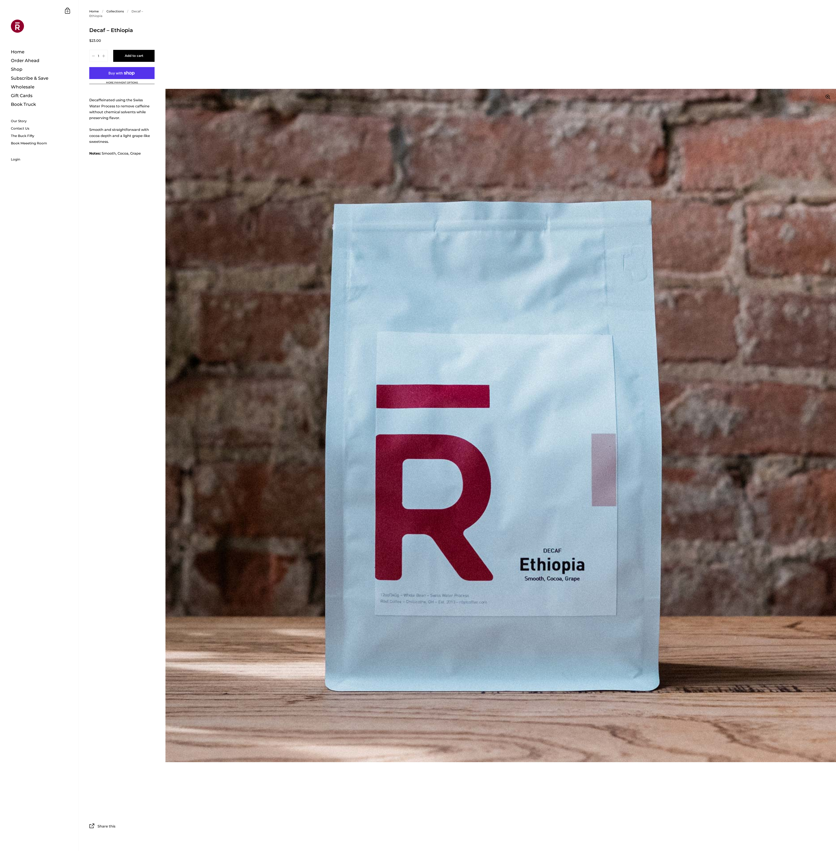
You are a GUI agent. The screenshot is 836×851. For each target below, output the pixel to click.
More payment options (122, 82)
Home (94, 11)
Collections (115, 11)
